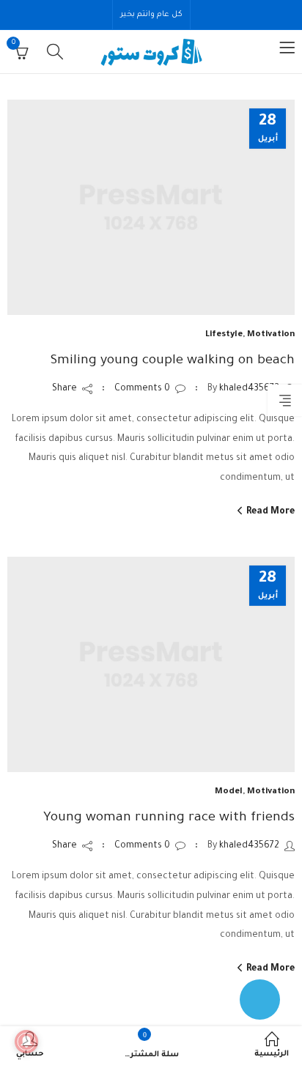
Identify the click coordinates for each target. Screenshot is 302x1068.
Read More (269, 512)
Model (229, 792)
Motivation (271, 335)
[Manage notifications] (26, 1041)
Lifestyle (224, 335)
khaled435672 (249, 389)
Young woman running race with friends (169, 818)
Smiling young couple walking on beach (173, 361)
